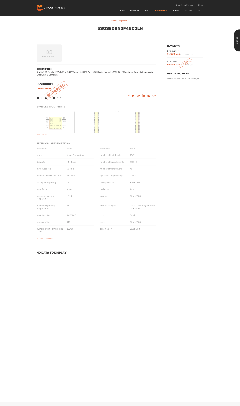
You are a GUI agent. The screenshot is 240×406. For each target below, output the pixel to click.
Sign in (200, 5)
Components (161, 10)
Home (122, 10)
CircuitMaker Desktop (184, 5)
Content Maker (44, 88)
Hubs (147, 10)
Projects (134, 10)
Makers (188, 10)
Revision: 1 (173, 61)
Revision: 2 (173, 51)
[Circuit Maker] (51, 8)
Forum (176, 10)
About (200, 10)
